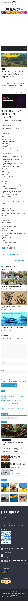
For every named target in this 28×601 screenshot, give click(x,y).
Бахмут (16, 394)
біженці (20, 406)
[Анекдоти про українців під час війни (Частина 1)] (14, 292)
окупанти (5, 408)
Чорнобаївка (8, 406)
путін (12, 408)
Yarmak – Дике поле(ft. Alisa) (10, 254)
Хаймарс (22, 403)
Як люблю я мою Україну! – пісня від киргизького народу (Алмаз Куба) (18, 465)
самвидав (22, 408)
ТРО (20, 401)
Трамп (10, 403)
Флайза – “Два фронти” (19, 260)
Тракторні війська (4, 403)
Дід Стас (3, 396)
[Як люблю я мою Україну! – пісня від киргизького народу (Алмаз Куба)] (5, 462)
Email (2, 370)
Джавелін (21, 394)
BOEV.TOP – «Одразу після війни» (11, 286)
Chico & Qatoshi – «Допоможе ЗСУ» (17, 560)
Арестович (6, 394)
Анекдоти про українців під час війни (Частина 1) (12, 307)
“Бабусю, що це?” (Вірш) (14, 555)
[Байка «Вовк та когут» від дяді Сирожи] (14, 425)
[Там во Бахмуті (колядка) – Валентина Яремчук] (5, 455)
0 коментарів (17, 78)
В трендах (5, 440)
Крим (24, 396)
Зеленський (18, 396)
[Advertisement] (14, 31)
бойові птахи (15, 406)
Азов (2, 394)
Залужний (13, 396)
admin (12, 78)
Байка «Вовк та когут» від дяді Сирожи (12, 443)
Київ (22, 396)
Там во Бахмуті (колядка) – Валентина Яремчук (16, 456)
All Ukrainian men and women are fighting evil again (13, 328)
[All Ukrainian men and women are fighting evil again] (14, 313)
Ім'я (2, 362)
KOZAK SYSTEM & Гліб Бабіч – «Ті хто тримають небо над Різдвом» (18, 471)
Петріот (13, 398)
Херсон (2, 406)
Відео (9, 440)
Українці (3, 80)
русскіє (16, 408)
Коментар (4, 343)
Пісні (3, 69)
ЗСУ (8, 396)
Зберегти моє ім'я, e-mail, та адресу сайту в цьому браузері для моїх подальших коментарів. (14, 380)
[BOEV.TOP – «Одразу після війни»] (14, 272)
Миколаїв (9, 398)
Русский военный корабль (9, 401)
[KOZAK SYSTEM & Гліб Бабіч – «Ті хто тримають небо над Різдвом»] (5, 470)
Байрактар (11, 394)
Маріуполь (3, 398)
